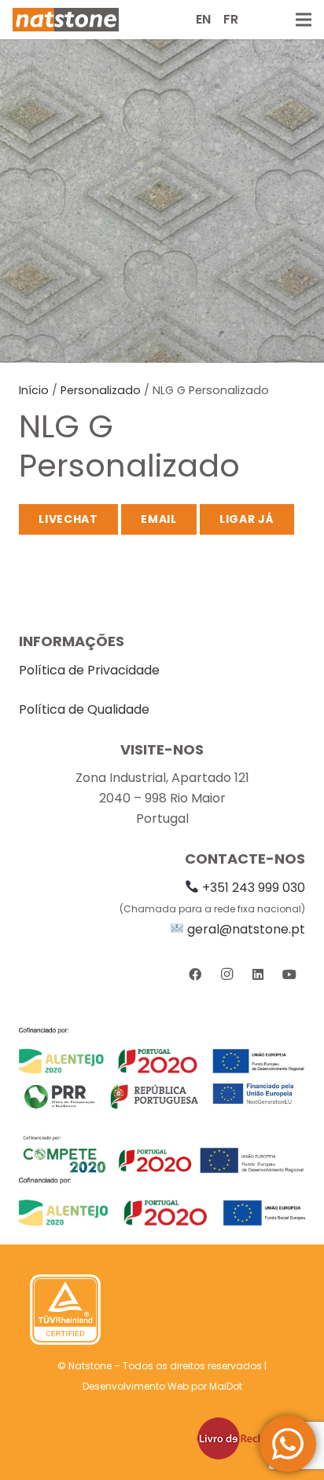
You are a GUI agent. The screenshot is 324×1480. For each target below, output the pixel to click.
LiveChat (68, 519)
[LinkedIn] (258, 974)
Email (159, 519)
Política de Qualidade (84, 709)
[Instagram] (226, 974)
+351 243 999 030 (253, 888)
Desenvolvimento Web (136, 1386)
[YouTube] (289, 974)
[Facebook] (195, 974)
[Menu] (303, 19)
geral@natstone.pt (246, 929)
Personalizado (101, 390)
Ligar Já (246, 519)
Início (34, 390)
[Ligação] (66, 19)
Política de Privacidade (89, 670)
